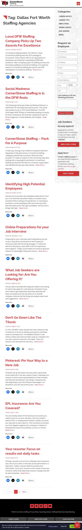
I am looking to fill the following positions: (67, 96)
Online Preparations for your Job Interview (27, 229)
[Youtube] (50, 506)
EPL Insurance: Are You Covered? (23, 406)
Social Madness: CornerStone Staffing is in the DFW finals (24, 93)
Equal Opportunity (45, 512)
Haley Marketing (70, 512)
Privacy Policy (34, 512)
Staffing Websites (57, 512)
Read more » (37, 70)
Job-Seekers (64, 31)
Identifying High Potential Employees (25, 186)
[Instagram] (46, 506)
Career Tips (64, 20)
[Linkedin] (41, 506)
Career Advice (65, 16)
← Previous (8, 492)
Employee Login (68, 144)
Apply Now (68, 173)
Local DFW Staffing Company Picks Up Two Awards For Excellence (23, 41)
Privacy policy (53, 526)
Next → (25, 492)
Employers (64, 24)
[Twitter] (36, 506)
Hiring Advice (65, 27)
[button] (78, 3)
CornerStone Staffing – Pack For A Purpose (27, 141)
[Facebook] (32, 506)
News (61, 35)
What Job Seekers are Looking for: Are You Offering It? (22, 274)
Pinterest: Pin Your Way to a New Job (26, 363)
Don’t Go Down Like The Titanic (23, 320)
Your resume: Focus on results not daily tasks (22, 451)
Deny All (63, 526)
